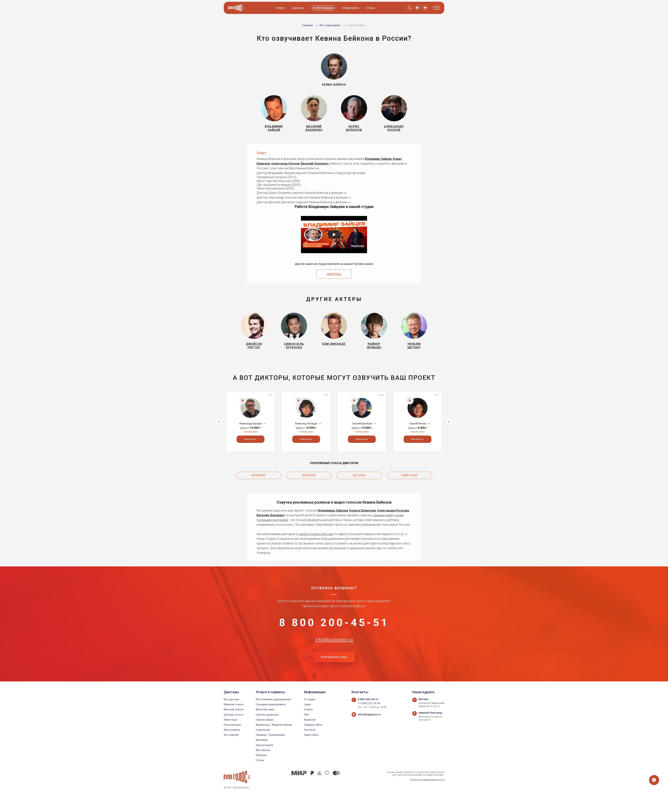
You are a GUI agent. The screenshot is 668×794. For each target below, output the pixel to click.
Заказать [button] (250, 439)
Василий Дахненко (315, 163)
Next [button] (449, 421)
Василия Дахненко (271, 515)
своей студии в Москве (316, 534)
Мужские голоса (234, 704)
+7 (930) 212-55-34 (369, 703)
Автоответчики (265, 709)
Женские (309, 475)
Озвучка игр (263, 729)
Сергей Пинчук (417, 423)
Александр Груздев (250, 423)
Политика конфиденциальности (427, 780)
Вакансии (309, 719)
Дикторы (298, 8)
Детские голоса (233, 714)
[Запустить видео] (334, 234)
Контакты (310, 729)
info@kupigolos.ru (334, 639)
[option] (250, 422)
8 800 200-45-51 (334, 622)
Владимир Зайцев (378, 159)
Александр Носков (285, 163)
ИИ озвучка (263, 750)
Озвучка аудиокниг (267, 714)
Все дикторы (231, 699)
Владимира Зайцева (333, 510)
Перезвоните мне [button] (334, 657)
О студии (309, 699)
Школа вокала (264, 745)
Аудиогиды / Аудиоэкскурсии (274, 724)
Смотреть (334, 274)
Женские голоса (233, 709)
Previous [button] (219, 421)
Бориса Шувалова (362, 510)
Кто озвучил (231, 734)
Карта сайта (311, 734)
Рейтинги (261, 755)
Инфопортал (351, 8)
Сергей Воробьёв (362, 423)
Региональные (232, 724)
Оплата (308, 709)
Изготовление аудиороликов (273, 699)
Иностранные (232, 729)
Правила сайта (313, 724)
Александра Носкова (393, 510)
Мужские (258, 475)
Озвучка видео (265, 719)
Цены (307, 704)
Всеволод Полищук (306, 423)
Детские (359, 475)
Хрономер (262, 739)
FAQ (306, 714)
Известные (409, 475)
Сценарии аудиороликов (270, 704)
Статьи (370, 8)
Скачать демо (250, 431)
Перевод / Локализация (270, 734)
